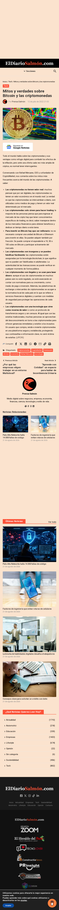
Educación (32, 805)
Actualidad (19, 802)
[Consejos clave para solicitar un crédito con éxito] (29, 679)
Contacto (49, 805)
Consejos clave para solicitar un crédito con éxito (25, 699)
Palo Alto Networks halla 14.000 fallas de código (24, 564)
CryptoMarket (37, 350)
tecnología (39, 354)
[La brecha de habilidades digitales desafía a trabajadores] (29, 634)
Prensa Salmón (18, 102)
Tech (10, 82)
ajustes (24, 900)
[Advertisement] (29, 29)
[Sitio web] (26, 406)
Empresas (29, 802)
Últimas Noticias (14, 521)
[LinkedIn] (33, 406)
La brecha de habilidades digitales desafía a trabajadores (29, 654)
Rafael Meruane (27, 354)
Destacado (48, 350)
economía (15, 354)
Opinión (40, 805)
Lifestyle (22, 805)
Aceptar (8, 905)
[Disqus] (29, 480)
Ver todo (52, 522)
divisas (6, 354)
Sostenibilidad (46, 802)
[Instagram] (31, 406)
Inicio (5, 82)
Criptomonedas (24, 350)
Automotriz (13, 805)
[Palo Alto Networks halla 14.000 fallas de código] (29, 544)
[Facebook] (28, 406)
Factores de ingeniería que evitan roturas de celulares (27, 609)
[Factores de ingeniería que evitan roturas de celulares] (29, 589)
